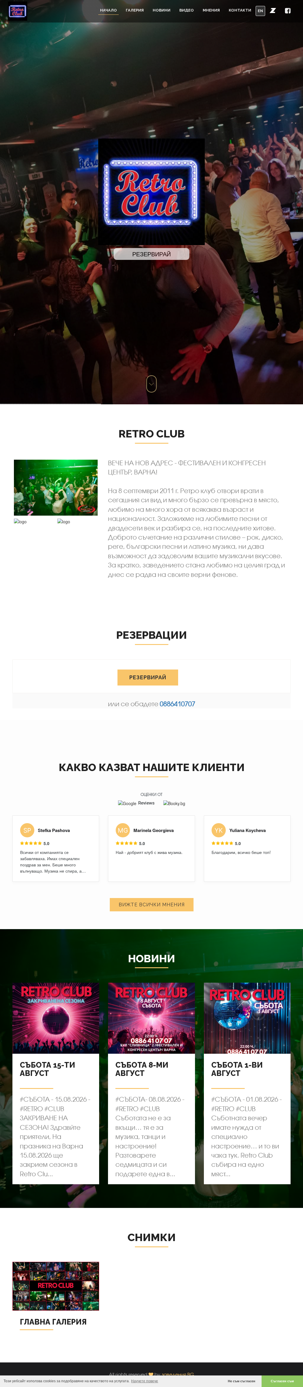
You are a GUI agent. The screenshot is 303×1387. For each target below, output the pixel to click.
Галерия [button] (135, 10)
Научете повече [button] (144, 1381)
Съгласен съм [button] (282, 1381)
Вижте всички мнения (152, 904)
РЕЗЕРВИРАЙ (147, 677)
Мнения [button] (211, 10)
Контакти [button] (240, 10)
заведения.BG (178, 1374)
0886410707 (177, 704)
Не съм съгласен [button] (241, 1381)
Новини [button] (161, 10)
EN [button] (260, 11)
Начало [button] (108, 10)
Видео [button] (186, 10)
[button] (273, 10)
